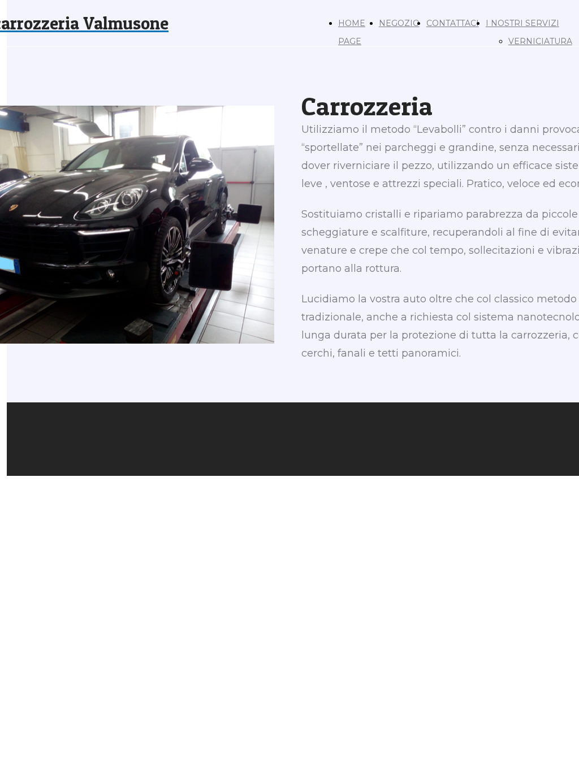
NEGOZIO (399, 23)
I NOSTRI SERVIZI (522, 23)
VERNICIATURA (540, 41)
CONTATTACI (452, 23)
